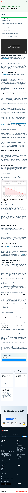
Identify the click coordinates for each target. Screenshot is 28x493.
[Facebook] (5, 481)
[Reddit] (10, 481)
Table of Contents (5, 18)
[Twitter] (3, 481)
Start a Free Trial (10, 418)
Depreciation (5, 58)
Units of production (4, 227)
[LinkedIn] (7, 481)
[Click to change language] (25, 1)
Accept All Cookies (19, 491)
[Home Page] (1, 4)
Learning (5, 4)
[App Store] (3, 484)
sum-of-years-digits (10, 246)
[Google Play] (9, 484)
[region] (14, 490)
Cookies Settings (3, 491)
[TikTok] (8, 481)
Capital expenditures (4, 74)
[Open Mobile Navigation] (26, 1)
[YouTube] (1, 481)
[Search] (23, 1)
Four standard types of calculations (7, 154)
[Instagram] (4, 481)
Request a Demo (18, 418)
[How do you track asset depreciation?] (7, 380)
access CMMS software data (14, 270)
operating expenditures (22, 95)
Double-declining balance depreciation (7, 215)
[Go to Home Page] (3, 1)
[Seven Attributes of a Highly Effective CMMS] (21, 380)
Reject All (24, 491)
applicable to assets (20, 254)
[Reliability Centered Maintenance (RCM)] (7, 394)
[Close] (27, 489)
